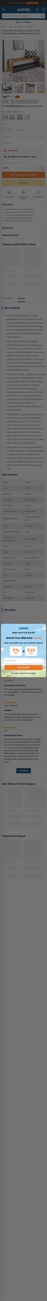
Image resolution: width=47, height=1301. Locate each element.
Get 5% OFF (23, 667)
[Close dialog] (43, 626)
